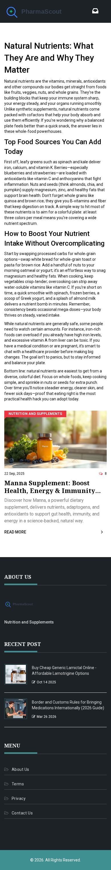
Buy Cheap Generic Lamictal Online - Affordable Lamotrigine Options (64, 670)
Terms (18, 784)
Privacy (19, 798)
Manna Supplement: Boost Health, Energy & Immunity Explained (49, 486)
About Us (20, 769)
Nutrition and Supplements (35, 414)
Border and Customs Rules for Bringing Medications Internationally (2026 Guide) (68, 705)
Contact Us (22, 813)
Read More (15, 532)
